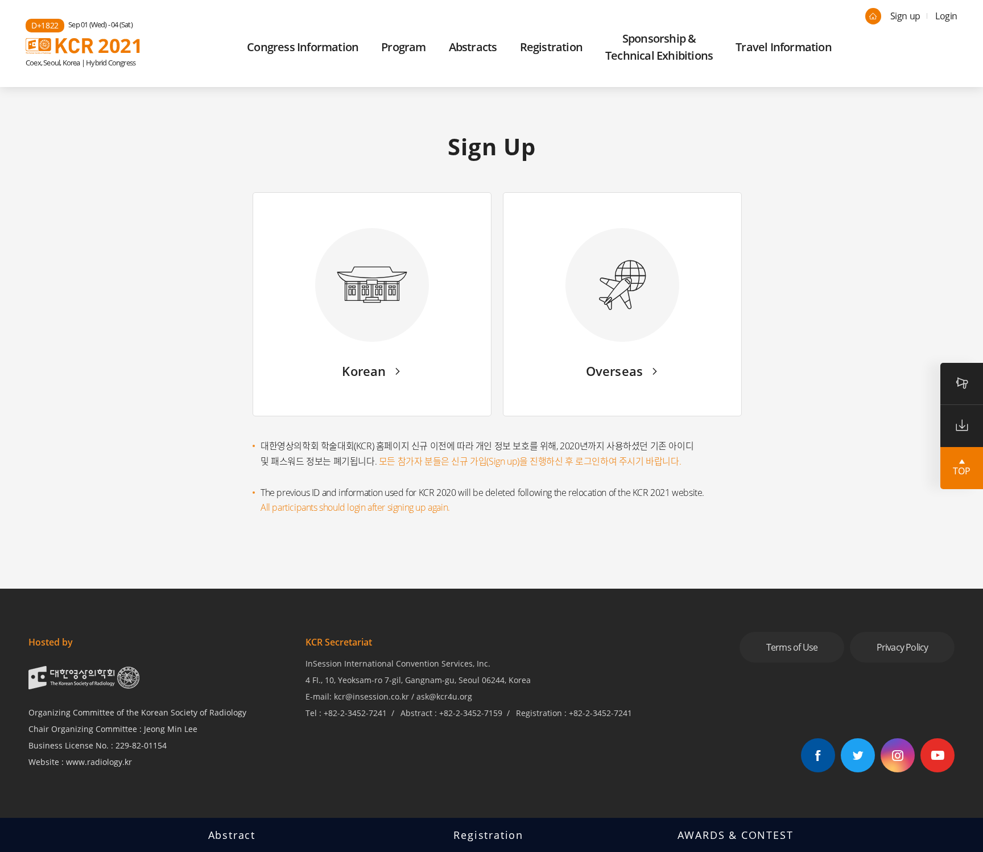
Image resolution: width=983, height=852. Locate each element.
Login (946, 16)
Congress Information (302, 47)
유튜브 (937, 755)
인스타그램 (898, 755)
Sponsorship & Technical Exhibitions (659, 47)
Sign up (905, 16)
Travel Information (784, 47)
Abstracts (473, 47)
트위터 (858, 755)
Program (403, 47)
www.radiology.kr (99, 761)
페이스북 (818, 755)
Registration (551, 47)
